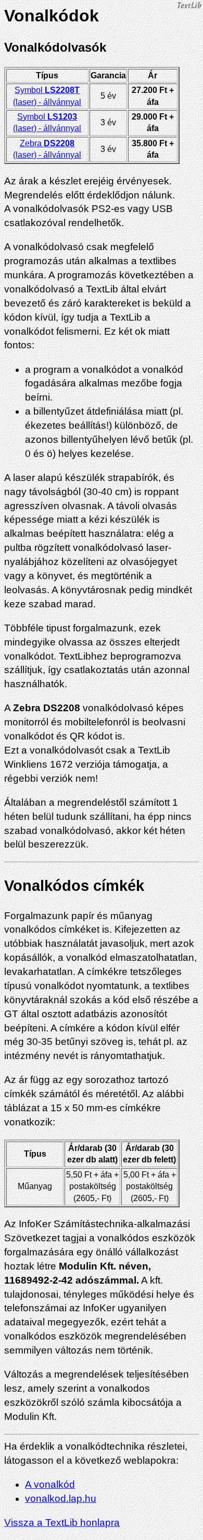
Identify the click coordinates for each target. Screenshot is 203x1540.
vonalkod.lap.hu (60, 1498)
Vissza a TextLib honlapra (62, 1522)
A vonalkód (50, 1484)
